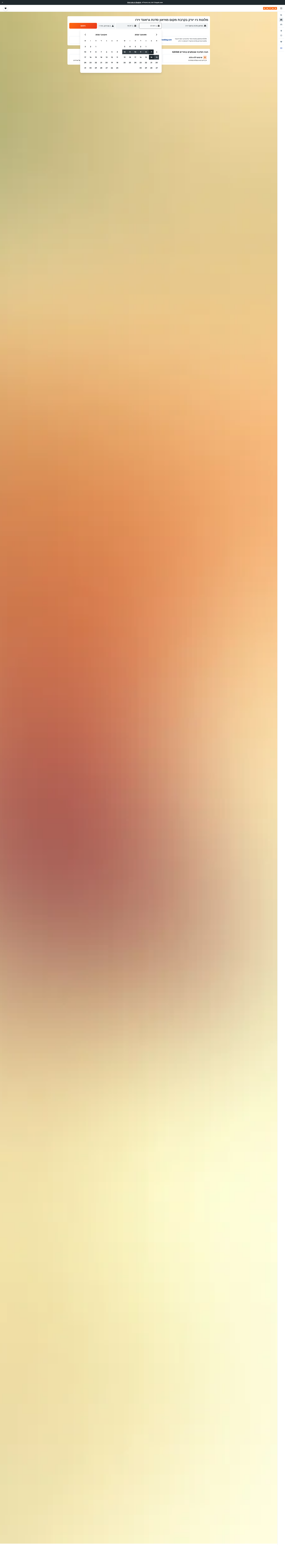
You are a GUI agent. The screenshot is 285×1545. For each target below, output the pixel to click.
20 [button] (157, 62)
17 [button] (135, 57)
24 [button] (135, 62)
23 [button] (141, 62)
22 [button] (146, 62)
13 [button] (157, 57)
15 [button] (146, 57)
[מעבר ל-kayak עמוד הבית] (270, 8)
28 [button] (151, 68)
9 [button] (140, 52)
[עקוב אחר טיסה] (281, 35)
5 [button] (124, 46)
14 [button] (151, 57)
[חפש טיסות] (281, 15)
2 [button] (140, 46)
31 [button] (85, 68)
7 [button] (151, 52)
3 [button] (135, 46)
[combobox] (183, 25)
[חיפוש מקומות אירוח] (281, 20)
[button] (2, 2)
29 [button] (146, 68)
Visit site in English (134, 2)
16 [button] (140, 57)
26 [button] (125, 62)
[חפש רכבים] (281, 24)
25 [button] (130, 62)
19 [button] (124, 57)
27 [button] (157, 68)
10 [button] (135, 52)
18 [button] (130, 57)
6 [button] (156, 52)
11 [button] (130, 52)
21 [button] (151, 62)
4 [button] (129, 46)
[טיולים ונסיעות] (281, 42)
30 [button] (140, 68)
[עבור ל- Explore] (281, 31)
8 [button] (146, 52)
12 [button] (124, 52)
